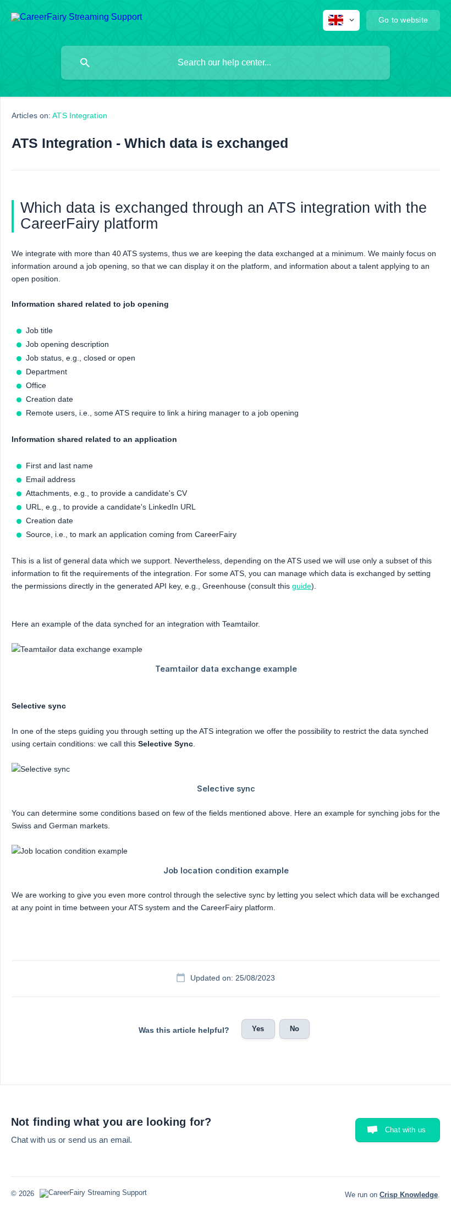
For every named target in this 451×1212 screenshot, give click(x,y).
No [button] (294, 1029)
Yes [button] (258, 1029)
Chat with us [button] (405, 1130)
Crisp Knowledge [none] (409, 1195)
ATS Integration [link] (79, 115)
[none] (76, 19)
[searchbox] (225, 63)
